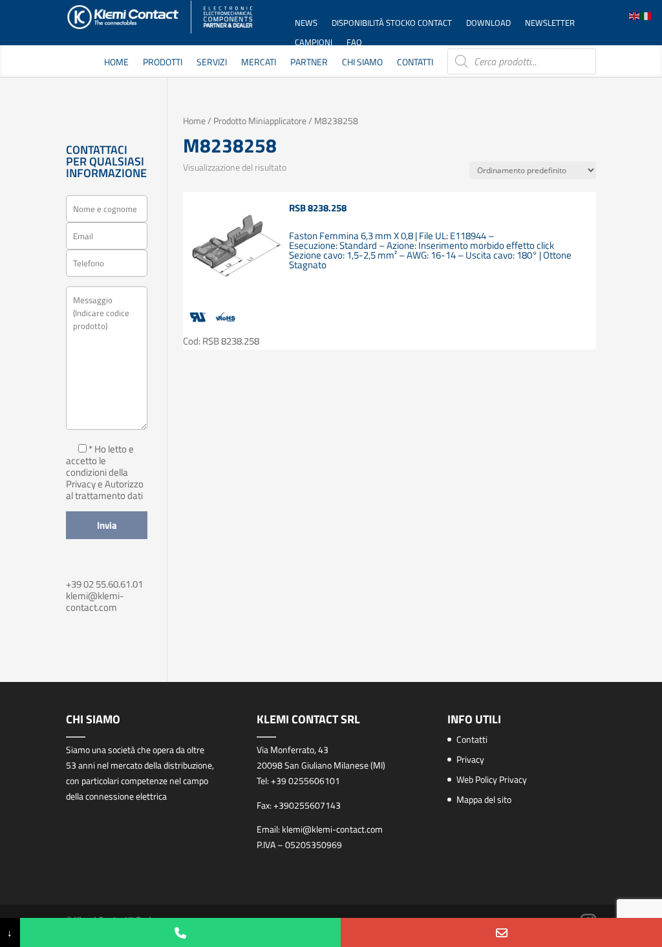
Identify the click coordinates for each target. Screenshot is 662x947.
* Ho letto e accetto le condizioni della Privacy (100, 466)
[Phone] (180, 932)
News (306, 23)
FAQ (354, 42)
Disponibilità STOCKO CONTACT (392, 23)
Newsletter (550, 23)
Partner (309, 63)
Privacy (470, 759)
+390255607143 (307, 805)
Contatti (415, 63)
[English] (635, 15)
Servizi (212, 63)
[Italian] (646, 15)
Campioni (313, 42)
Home (116, 63)
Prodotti (162, 63)
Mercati (258, 63)
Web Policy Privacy (491, 779)
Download (488, 23)
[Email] (501, 932)
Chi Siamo (362, 63)
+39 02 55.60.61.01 (104, 584)
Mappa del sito (483, 799)
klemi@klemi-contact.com (95, 601)
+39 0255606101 (305, 780)
